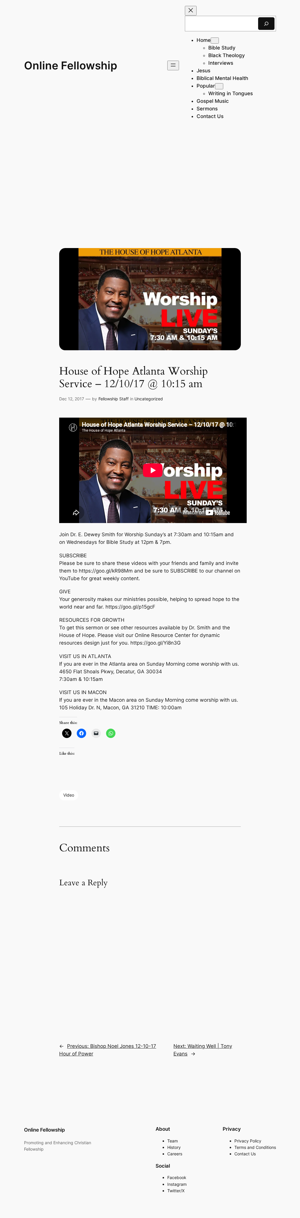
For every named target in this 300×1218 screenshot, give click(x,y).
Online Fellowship (70, 65)
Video (68, 794)
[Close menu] (191, 11)
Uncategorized (148, 398)
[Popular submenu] (219, 86)
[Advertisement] (150, 177)
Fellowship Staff (113, 398)
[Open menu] (173, 65)
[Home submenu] (215, 40)
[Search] (266, 23)
